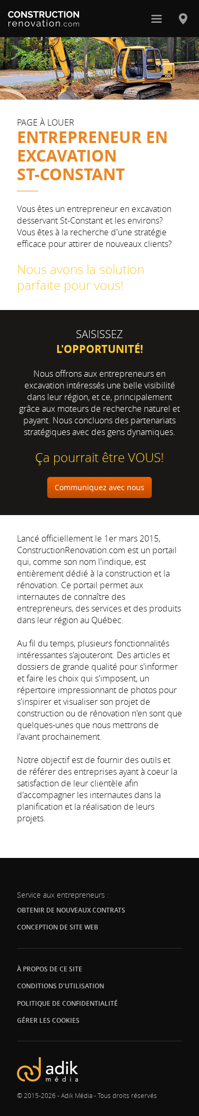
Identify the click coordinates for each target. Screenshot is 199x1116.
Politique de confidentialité (67, 1003)
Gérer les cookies (48, 1020)
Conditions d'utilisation (60, 985)
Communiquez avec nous (99, 487)
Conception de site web (57, 927)
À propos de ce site (49, 968)
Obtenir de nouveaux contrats (71, 910)
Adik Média (76, 1095)
